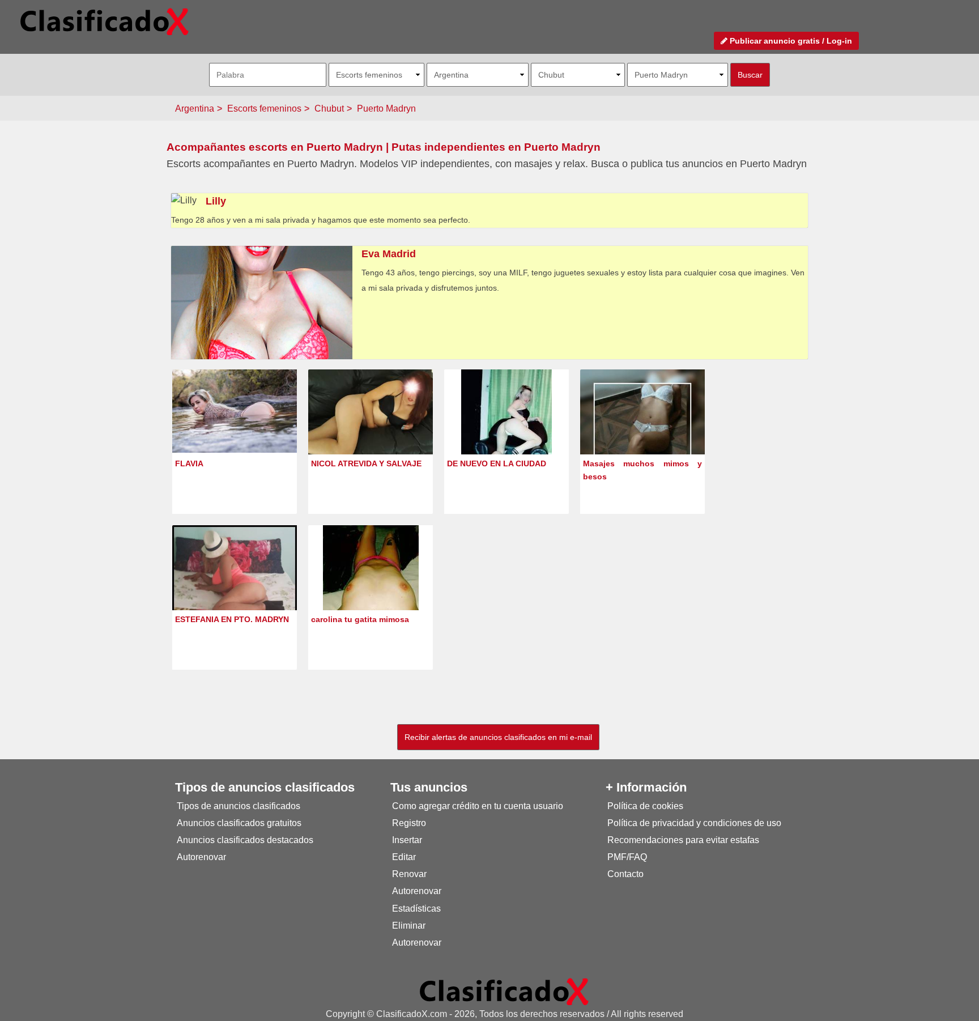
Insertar (407, 840)
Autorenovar (201, 857)
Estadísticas (416, 908)
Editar (404, 857)
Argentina (194, 108)
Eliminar (408, 925)
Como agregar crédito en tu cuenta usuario (477, 806)
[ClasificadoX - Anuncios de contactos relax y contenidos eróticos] (504, 991)
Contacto (625, 874)
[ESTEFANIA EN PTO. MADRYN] (234, 582)
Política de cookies (645, 806)
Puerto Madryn (386, 108)
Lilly (216, 201)
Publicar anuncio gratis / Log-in (789, 40)
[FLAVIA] (234, 410)
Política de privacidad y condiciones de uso (694, 823)
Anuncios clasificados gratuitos (239, 823)
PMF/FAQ (627, 857)
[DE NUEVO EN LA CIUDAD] (506, 433)
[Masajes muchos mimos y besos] (642, 431)
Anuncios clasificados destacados (245, 840)
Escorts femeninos (264, 108)
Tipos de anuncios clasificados (238, 806)
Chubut (329, 108)
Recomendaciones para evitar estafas (683, 840)
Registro (409, 823)
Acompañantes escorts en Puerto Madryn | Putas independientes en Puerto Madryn (384, 147)
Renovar (409, 874)
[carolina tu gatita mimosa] (371, 589)
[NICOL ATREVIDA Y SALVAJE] (370, 415)
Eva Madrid (388, 253)
